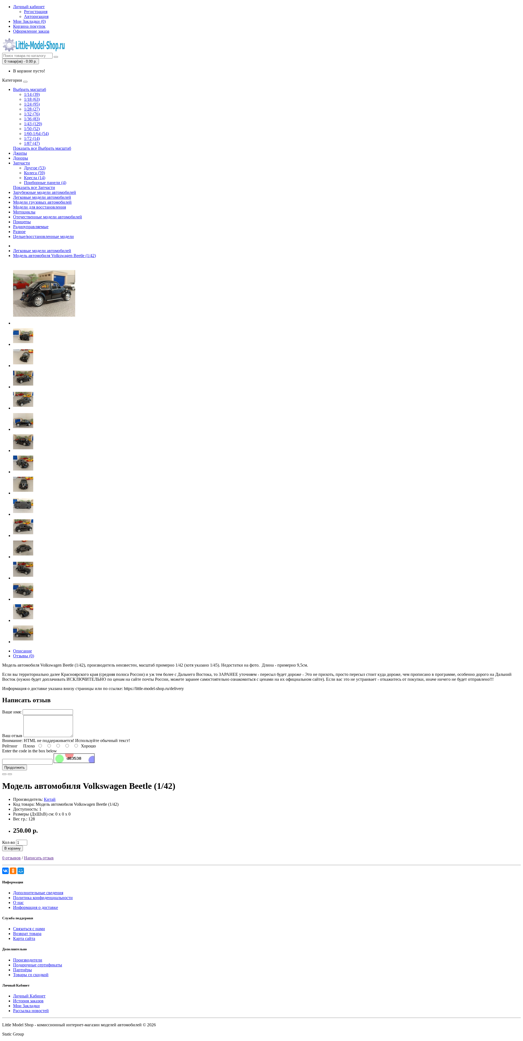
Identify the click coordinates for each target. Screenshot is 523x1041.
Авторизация (36, 16)
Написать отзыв (39, 858)
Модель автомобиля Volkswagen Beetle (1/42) (54, 255)
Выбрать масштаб (29, 89)
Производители (27, 960)
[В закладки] (4, 774)
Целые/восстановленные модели (43, 236)
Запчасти (21, 163)
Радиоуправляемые (30, 226)
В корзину (12, 848)
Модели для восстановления (39, 207)
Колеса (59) (34, 172)
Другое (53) (34, 168)
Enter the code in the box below (29, 751)
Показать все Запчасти (34, 187)
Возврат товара (27, 933)
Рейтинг (10, 746)
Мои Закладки (26, 1005)
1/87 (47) (32, 143)
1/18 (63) (32, 99)
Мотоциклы (24, 212)
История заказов (28, 1001)
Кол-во (8, 842)
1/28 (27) (32, 109)
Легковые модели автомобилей (42, 197)
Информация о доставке (35, 907)
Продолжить (14, 767)
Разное (19, 231)
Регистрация (35, 11)
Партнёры (22, 969)
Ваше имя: (12, 712)
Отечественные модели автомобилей (47, 217)
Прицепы (22, 221)
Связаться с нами (29, 928)
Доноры (20, 158)
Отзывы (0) (23, 656)
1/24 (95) (32, 104)
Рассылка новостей (31, 1010)
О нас (18, 902)
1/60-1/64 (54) (36, 133)
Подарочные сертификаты (37, 965)
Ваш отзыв (12, 735)
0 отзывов (11, 858)
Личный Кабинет (29, 996)
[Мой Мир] (20, 871)
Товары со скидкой (30, 974)
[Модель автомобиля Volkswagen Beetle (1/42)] (44, 323)
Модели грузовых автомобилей (42, 202)
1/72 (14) (32, 138)
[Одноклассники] (13, 871)
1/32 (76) (32, 114)
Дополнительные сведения (38, 892)
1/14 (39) (32, 94)
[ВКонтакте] (5, 871)
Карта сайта (24, 938)
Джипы (20, 153)
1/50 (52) (32, 128)
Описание (22, 651)
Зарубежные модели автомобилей (44, 192)
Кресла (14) (34, 177)
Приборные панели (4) (45, 182)
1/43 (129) (33, 123)
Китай (50, 799)
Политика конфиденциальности (43, 897)
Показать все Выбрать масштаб (42, 148)
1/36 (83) (32, 119)
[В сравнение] (10, 774)
